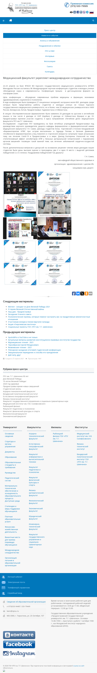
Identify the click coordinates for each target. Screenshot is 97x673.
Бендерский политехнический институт (20, 394)
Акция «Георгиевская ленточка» (22, 324)
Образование (11, 457)
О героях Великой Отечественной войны (26, 309)
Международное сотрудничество (12, 551)
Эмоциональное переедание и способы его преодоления (33, 352)
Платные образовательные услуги (12, 519)
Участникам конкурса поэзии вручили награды (29, 322)
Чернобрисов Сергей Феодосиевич (23, 345)
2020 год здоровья (11, 384)
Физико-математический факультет (36, 493)
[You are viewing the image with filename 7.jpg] (54, 251)
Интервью (49, 56)
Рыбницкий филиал (11, 406)
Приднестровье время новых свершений (21, 386)
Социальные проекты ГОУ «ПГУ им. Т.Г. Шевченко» (30, 327)
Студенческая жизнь (12, 389)
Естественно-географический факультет (20, 396)
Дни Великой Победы (12, 379)
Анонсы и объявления (49, 40)
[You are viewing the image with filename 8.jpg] (20, 274)
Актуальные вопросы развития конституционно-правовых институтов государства (44, 340)
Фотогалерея (49, 61)
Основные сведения (9, 434)
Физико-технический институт (16, 399)
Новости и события (49, 35)
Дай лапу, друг (14, 355)
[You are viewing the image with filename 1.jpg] (20, 182)
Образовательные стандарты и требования (13, 465)
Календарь (49, 71)
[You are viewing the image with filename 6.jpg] (20, 251)
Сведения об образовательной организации (26, 602)
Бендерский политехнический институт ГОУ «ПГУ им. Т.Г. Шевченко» (84, 459)
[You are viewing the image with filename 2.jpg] (20, 205)
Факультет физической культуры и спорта (21, 411)
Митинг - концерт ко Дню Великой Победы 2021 (29, 306)
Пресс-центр (49, 30)
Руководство (10, 472)
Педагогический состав (12, 479)
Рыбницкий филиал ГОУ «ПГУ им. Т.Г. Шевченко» (60, 437)
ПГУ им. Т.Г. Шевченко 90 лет (16, 376)
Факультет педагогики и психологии (19, 409)
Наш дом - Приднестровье (19, 312)
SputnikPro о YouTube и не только (22, 337)
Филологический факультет (15, 414)
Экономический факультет (14, 416)
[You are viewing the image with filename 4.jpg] (20, 228)
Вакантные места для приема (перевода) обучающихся (12, 541)
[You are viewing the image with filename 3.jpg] (54, 205)
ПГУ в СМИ (49, 51)
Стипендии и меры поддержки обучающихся (12, 508)
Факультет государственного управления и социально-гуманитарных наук (35, 401)
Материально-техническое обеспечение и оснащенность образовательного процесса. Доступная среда (13, 493)
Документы (10, 452)
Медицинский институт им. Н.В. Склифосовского (24, 404)
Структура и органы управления (10, 444)
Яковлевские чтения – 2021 (20, 347)
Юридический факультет (35, 517)
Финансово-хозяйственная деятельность (11, 529)
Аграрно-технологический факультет (19, 391)
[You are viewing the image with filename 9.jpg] (54, 274)
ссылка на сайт (78, 666)
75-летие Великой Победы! (14, 381)
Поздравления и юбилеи (49, 46)
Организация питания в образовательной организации (12, 562)
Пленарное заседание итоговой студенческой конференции (34, 350)
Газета (50, 66)
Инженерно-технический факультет (34, 526)
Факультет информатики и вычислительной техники (36, 458)
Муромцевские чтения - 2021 (21, 342)
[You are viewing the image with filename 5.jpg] (54, 228)
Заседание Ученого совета (19, 314)
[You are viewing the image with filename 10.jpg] (54, 182)
